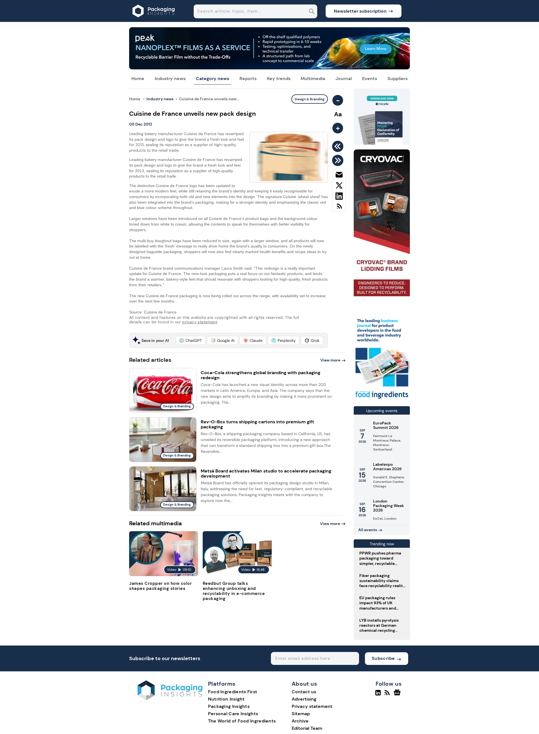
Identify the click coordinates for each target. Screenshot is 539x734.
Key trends (279, 78)
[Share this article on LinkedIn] (339, 197)
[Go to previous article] (338, 146)
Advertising (304, 699)
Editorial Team (307, 728)
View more (330, 360)
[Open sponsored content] (269, 68)
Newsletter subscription (360, 11)
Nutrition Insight (226, 699)
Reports (248, 78)
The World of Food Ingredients (242, 721)
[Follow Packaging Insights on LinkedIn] (378, 695)
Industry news (170, 78)
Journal (343, 78)
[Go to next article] (338, 160)
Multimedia (313, 78)
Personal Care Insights (233, 713)
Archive (300, 721)
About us (305, 684)
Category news (212, 78)
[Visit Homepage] (154, 20)
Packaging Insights (229, 706)
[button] (190, 340)
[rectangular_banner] (382, 399)
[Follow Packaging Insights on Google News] (397, 695)
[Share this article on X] (339, 186)
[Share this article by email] (339, 176)
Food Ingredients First (232, 691)
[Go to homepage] (170, 698)
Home (137, 78)
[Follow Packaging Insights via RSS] (387, 695)
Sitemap (301, 713)
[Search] (312, 12)
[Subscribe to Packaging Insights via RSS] (339, 208)
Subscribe (383, 658)
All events (367, 530)
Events (369, 78)
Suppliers (397, 78)
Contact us (304, 691)
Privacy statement (312, 706)
